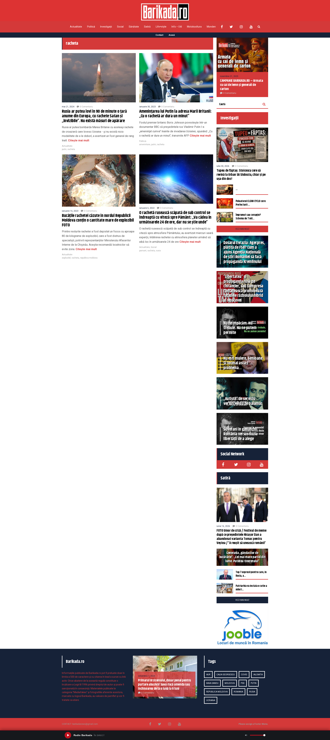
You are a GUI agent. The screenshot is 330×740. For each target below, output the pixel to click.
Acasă (172, 35)
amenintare (144, 144)
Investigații (106, 26)
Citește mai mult (78, 140)
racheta (71, 149)
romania (238, 692)
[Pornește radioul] (68, 735)
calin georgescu (226, 674)
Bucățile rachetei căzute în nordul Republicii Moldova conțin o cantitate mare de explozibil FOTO (98, 220)
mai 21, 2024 (68, 106)
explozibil (66, 258)
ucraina (210, 700)
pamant (142, 250)
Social (120, 26)
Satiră (147, 26)
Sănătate (134, 26)
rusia (158, 250)
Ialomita (258, 674)
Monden (211, 26)
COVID (244, 674)
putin (64, 149)
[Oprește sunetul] (246, 735)
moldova (230, 683)
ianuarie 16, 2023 (70, 211)
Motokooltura (194, 26)
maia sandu (212, 683)
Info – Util (177, 26)
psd (243, 683)
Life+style (161, 26)
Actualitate (76, 26)
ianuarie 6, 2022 (147, 208)
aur (208, 674)
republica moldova (88, 258)
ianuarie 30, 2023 (147, 106)
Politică (91, 26)
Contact (159, 35)
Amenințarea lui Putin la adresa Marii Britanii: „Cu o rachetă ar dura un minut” (175, 114)
